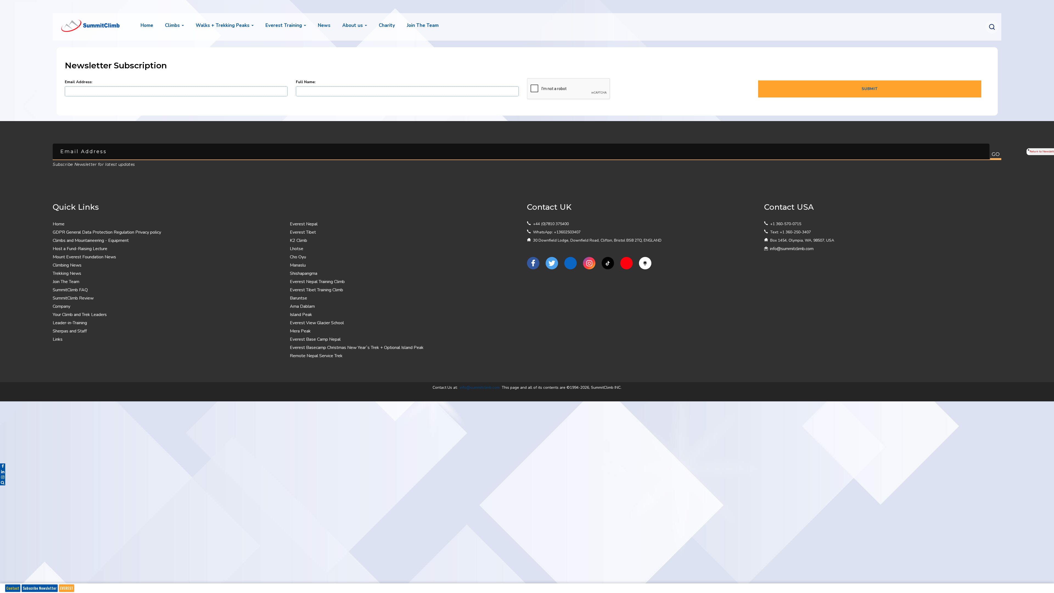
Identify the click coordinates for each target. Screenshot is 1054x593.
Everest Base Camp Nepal (315, 339)
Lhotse (296, 248)
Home (147, 25)
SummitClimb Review (73, 298)
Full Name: (305, 82)
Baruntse (298, 298)
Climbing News (67, 265)
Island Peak (301, 314)
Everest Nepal (304, 224)
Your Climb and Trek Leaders (80, 314)
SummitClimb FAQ (70, 290)
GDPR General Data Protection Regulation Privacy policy (107, 232)
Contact (12, 588)
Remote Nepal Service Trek (316, 356)
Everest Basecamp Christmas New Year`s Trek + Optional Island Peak (357, 347)
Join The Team (66, 281)
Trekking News (67, 273)
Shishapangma (303, 273)
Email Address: (78, 82)
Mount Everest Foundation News (84, 257)
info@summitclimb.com (792, 249)
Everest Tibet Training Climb (316, 290)
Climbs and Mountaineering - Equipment (91, 240)
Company (61, 306)
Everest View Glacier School (317, 323)
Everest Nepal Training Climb (317, 281)
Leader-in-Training (70, 323)
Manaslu (298, 265)
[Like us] (533, 263)
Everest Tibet (303, 232)
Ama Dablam (302, 306)
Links (58, 339)
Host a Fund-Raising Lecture (80, 248)
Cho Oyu (298, 257)
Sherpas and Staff (70, 331)
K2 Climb (298, 240)
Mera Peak (300, 331)
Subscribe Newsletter (40, 588)
